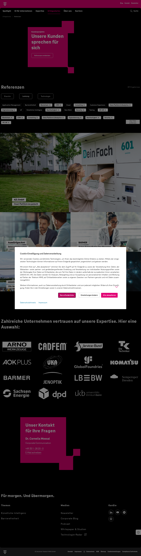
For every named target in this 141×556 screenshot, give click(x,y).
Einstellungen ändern (89, 295)
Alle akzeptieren (109, 295)
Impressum (43, 302)
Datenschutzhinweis (28, 302)
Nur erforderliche (67, 295)
